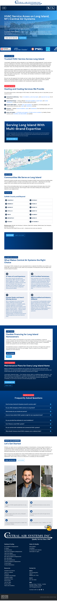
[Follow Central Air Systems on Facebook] (41, 589)
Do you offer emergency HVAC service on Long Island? (20, 407)
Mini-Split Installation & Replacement (12, 556)
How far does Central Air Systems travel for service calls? (21, 404)
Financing (6, 574)
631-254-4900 (23, 37)
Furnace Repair (7, 563)
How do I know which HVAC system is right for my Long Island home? (24, 415)
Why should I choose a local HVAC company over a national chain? (23, 431)
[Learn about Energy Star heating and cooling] (42, 49)
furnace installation (20, 108)
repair (22, 106)
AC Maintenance (8, 549)
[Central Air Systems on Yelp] (43, 589)
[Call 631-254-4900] (53, 8)
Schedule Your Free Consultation (11, 37)
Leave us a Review (8, 572)
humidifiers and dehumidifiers (20, 113)
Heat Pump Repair (8, 553)
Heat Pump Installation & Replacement (13, 551)
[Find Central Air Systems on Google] (39, 589)
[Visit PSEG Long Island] (30, 49)
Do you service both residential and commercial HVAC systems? (23, 427)
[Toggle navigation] (4, 8)
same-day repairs (34, 96)
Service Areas (7, 580)
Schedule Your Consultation (10, 460)
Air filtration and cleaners (22, 112)
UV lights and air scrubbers (35, 112)
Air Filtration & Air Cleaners (35, 549)
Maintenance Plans (8, 579)
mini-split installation (27, 104)
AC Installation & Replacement (11, 546)
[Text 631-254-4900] (49, 8)
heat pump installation (30, 100)
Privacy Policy (7, 584)
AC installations (26, 96)
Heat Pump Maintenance (10, 554)
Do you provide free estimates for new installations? (19, 420)
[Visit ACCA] (50, 49)
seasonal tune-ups (45, 96)
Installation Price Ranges (10, 575)
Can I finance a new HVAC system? (15, 424)
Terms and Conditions (9, 585)
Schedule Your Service (9, 570)
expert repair (39, 100)
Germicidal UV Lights (34, 551)
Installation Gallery (8, 577)
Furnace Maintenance (9, 564)
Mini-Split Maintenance (9, 559)
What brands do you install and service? (16, 411)
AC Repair (6, 548)
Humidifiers (32, 548)
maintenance (29, 106)
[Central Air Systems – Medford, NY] (28, 3)
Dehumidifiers (32, 546)
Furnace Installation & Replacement (12, 561)
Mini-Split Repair (8, 558)
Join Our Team (7, 582)
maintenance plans (17, 370)
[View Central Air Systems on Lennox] (15, 49)
